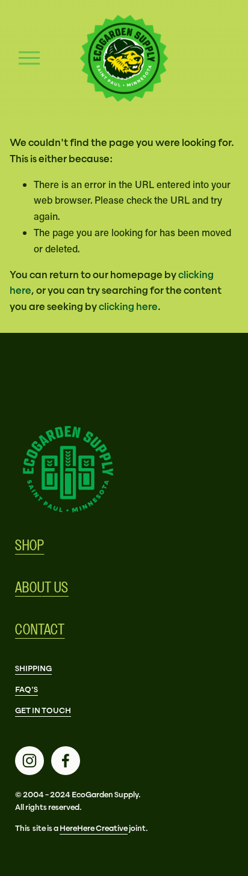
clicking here (128, 306)
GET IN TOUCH (43, 710)
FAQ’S (26, 689)
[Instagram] (29, 760)
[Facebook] (65, 760)
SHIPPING (33, 668)
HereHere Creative (94, 828)
